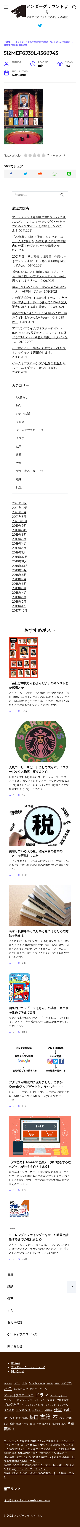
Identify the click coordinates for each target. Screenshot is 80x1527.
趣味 (19, 479)
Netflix (50, 1383)
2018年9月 (19, 570)
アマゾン (34, 1389)
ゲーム (43, 1389)
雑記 (19, 487)
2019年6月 (19, 534)
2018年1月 (19, 606)
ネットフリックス (58, 1395)
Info (19, 405)
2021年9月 (19, 512)
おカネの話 (23, 413)
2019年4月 (19, 543)
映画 (33, 1417)
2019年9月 (19, 525)
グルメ (20, 422)
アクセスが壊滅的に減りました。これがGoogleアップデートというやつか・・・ (36, 1084)
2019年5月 (19, 539)
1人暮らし (22, 397)
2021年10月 (20, 508)
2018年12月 (20, 557)
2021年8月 (19, 516)
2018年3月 (19, 597)
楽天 (6, 1424)
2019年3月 (19, 548)
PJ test (15, 1363)
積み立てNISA (58, 1424)
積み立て (46, 1424)
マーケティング (48, 1405)
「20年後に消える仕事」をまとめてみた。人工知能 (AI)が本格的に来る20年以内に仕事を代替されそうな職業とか (39, 241)
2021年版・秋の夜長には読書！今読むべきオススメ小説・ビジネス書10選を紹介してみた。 (39, 261)
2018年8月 (19, 575)
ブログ (51, 1400)
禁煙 (39, 1424)
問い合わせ (14, 1346)
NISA (57, 1383)
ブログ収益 (63, 1400)
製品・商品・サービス (30, 471)
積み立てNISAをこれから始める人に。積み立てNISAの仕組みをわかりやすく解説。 (39, 317)
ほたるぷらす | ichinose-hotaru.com (27, 1500)
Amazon (8, 1383)
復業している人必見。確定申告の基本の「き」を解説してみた (36, 853)
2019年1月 (19, 552)
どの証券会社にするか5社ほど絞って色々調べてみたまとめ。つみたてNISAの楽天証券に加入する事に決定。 (39, 302)
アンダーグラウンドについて (28, 1367)
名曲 (67, 1410)
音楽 (7, 1429)
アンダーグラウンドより (47, 9)
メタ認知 (9, 1410)
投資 (12, 1418)
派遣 (12, 1423)
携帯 (18, 1417)
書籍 (19, 454)
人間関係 (48, 1410)
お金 (8, 1388)
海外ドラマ (22, 1423)
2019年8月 (19, 530)
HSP (24, 1383)
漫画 (32, 1423)
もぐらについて (21, 1389)
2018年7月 (19, 579)
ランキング (23, 1410)
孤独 (6, 1417)
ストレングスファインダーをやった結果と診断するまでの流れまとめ (38, 1237)
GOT (17, 1383)
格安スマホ (66, 1417)
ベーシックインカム (30, 1405)
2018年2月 (19, 601)
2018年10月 (20, 566)
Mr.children (37, 1383)
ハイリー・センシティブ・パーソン (24, 1400)
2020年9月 (19, 521)
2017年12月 (19, 610)
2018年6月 (19, 583)
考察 (19, 463)
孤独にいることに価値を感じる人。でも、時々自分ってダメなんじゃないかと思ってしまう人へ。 (39, 276)
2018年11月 (19, 561)
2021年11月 (19, 503)
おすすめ (66, 1383)
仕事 (19, 446)
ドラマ (42, 1394)
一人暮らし (37, 1410)
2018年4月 (19, 592)
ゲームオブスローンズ (30, 430)
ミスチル (21, 438)
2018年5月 (19, 588)
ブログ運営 (12, 1404)
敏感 (25, 1417)
